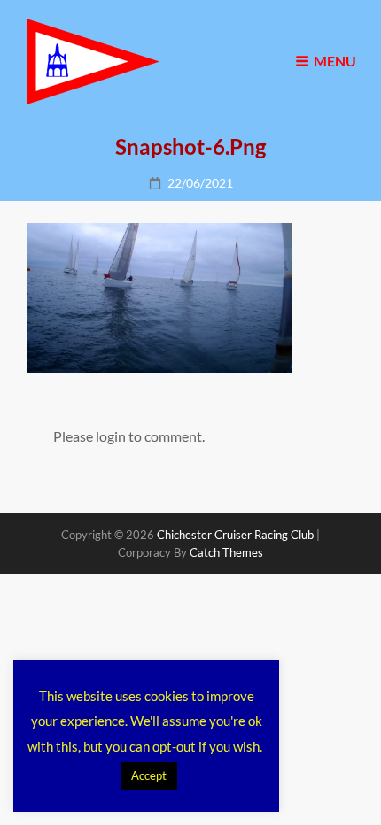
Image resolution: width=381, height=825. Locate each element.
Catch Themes (226, 552)
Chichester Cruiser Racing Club (235, 535)
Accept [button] (149, 775)
